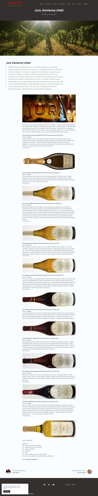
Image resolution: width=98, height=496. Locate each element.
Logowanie (86, 4)
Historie (54, 4)
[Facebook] (44, 484)
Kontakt (69, 4)
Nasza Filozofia (61, 4)
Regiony (79, 4)
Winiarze (42, 4)
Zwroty (73, 484)
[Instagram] (53, 484)
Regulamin (68, 484)
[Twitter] (49, 484)
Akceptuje (7, 491)
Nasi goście (48, 4)
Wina (73, 4)
